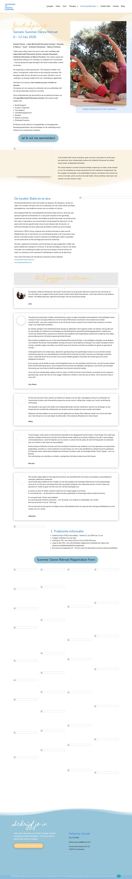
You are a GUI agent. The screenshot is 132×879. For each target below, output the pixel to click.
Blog (123, 6)
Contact (116, 6)
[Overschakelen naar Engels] (49, 9)
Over (64, 6)
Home (58, 6)
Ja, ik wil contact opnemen (28, 845)
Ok (119, 876)
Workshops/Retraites (88, 6)
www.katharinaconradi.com (24, 260)
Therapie (72, 6)
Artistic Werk (105, 6)
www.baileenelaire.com (23, 262)
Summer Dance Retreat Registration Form (66, 560)
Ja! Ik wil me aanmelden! (38, 138)
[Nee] (130, 876)
